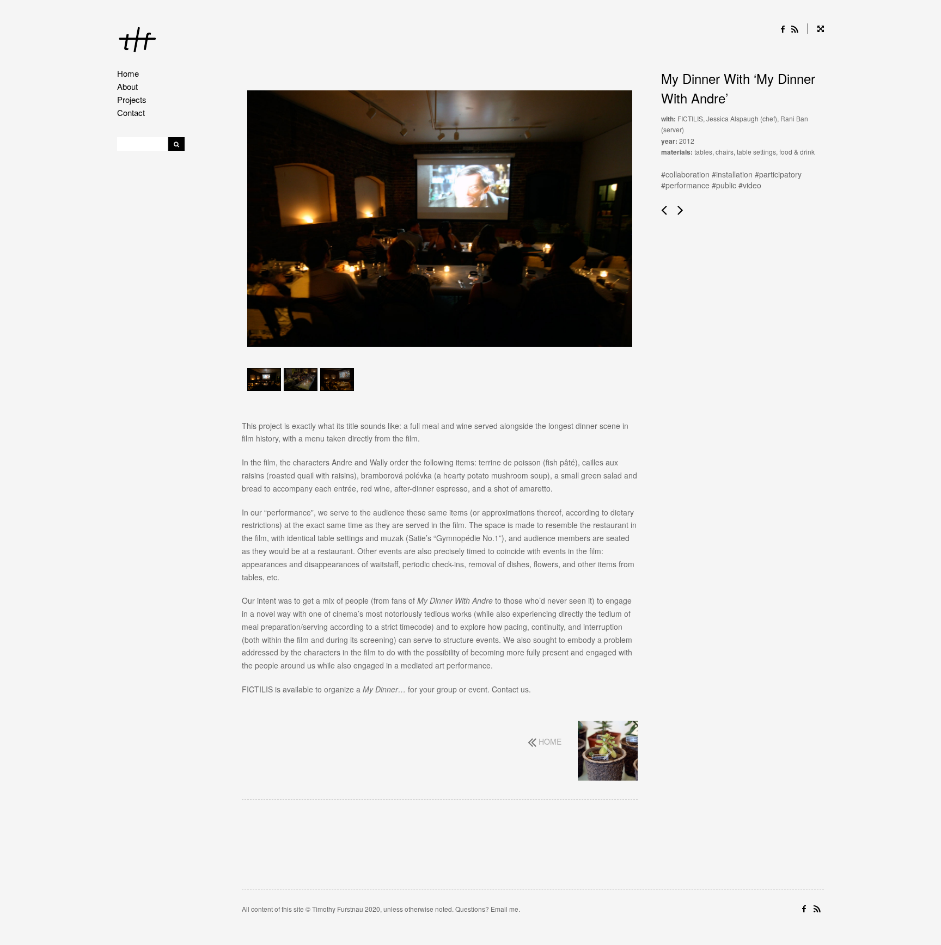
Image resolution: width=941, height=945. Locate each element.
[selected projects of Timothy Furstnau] (137, 41)
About (127, 86)
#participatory (778, 174)
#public (724, 185)
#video (749, 185)
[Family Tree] (608, 752)
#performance (685, 185)
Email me (504, 908)
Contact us (510, 689)
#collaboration (685, 174)
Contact (131, 112)
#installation (732, 174)
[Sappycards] (665, 209)
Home (128, 73)
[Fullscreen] (816, 28)
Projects (131, 99)
